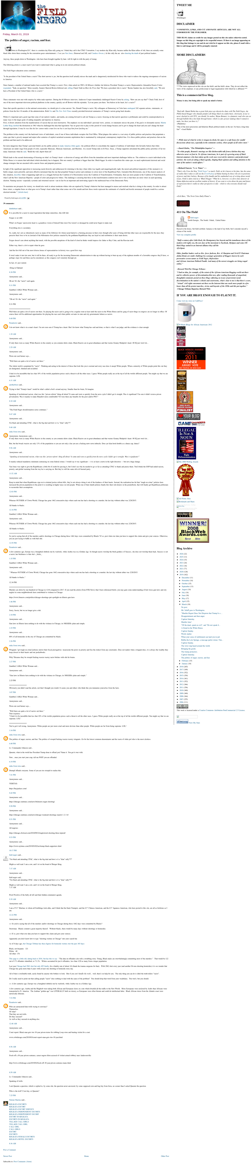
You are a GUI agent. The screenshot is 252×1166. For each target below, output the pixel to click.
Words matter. (186, 634)
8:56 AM (12, 1046)
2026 (182, 553)
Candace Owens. (97, 53)
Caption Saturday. (188, 619)
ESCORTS (13, 1134)
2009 (182, 693)
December (186, 577)
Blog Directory (187, 505)
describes (17, 174)
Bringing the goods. (188, 648)
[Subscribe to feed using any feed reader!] (185, 713)
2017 (182, 669)
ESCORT (12, 1131)
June (184, 595)
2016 (182, 672)
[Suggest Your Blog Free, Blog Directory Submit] (180, 506)
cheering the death (131, 53)
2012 (182, 684)
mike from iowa (15, 431)
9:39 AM (12, 899)
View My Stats (194, 722)
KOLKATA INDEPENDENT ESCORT (24, 1114)
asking (126, 99)
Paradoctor (13, 323)
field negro (13, 855)
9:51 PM (12, 819)
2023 (182, 562)
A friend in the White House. (192, 628)
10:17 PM (13, 850)
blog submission (189, 508)
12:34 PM (13, 509)
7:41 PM (12, 775)
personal (178, 509)
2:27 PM (12, 661)
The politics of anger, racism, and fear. (28, 40)
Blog (178, 505)
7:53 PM (12, 998)
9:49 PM (12, 318)
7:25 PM (12, 1095)
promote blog (192, 509)
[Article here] (23, 192)
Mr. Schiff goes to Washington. (193, 610)
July (183, 592)
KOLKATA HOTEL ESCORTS (21, 1139)
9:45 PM (12, 793)
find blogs (187, 509)
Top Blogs (193, 505)
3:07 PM (12, 692)
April (184, 601)
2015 (182, 675)
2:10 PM (12, 615)
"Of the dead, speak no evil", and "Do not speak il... (200, 625)
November (186, 580)
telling (70, 88)
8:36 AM (12, 1143)
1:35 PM (12, 558)
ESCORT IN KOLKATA (18, 1116)
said (155, 88)
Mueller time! (186, 622)
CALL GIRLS (14, 1129)
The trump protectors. (189, 651)
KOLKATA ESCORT (17, 1106)
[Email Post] (27, 198)
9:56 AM (12, 448)
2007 (182, 699)
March (184, 604)
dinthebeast (13, 208)
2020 (182, 571)
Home (86, 1156)
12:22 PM (13, 915)
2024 (182, 559)
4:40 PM (12, 743)
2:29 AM (12, 347)
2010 (182, 690)
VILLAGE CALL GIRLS (19, 1121)
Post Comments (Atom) (23, 1161)
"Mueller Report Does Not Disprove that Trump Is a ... (201, 613)
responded (7, 88)
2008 (182, 696)
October (185, 583)
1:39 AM (12, 334)
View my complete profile (186, 234)
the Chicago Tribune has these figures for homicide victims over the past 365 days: (54, 943)
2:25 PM (12, 628)
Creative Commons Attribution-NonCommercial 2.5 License (222, 710)
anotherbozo (13, 384)
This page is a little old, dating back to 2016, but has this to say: (33, 958)
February (185, 660)
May (184, 598)
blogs (178, 508)
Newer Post (7, 1156)
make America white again (70, 146)
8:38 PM (12, 272)
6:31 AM (12, 380)
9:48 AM (12, 427)
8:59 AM (12, 1072)
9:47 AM (12, 414)
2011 (182, 687)
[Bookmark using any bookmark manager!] (187, 717)
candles (195, 508)
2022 (182, 565)
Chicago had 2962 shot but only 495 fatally (33, 966)
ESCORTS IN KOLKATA (19, 1119)
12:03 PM (13, 491)
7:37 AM (12, 868)
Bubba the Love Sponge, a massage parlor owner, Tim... (202, 640)
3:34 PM (12, 730)
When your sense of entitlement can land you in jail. (200, 637)
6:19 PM (12, 761)
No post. (184, 607)
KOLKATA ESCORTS (18, 1104)
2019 (182, 574)
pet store (183, 509)
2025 (182, 557)
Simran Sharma (15, 1100)
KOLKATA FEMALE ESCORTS (22, 1136)
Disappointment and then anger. (193, 616)
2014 (182, 678)
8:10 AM (12, 401)
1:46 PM (12, 601)
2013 (182, 681)
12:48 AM (13, 1023)
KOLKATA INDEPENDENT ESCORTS (24, 1111)
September (186, 586)
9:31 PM (12, 285)
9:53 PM (12, 837)
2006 (182, 702)
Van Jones (69, 53)
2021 (182, 568)
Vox (50, 111)
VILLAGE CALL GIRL (18, 1124)
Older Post (165, 1156)
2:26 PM (12, 641)
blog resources (182, 508)
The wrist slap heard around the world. (195, 646)
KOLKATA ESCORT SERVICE (21, 1109)
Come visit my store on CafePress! (190, 301)
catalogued (131, 108)
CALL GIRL (14, 1126)
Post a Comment (9, 1150)
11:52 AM (13, 473)
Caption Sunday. (187, 631)
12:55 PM (13, 543)
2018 (182, 666)
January (185, 663)
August (185, 589)
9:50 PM (12, 806)
